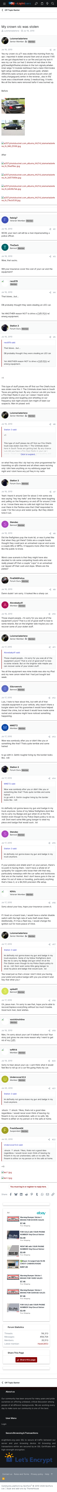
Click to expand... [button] (29, 454)
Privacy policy (37, 1474)
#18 (54, 1000)
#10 (54, 614)
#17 (54, 944)
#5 (54, 337)
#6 (54, 424)
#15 (54, 843)
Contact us (7, 1474)
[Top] (52, 1474)
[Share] (50, 49)
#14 (54, 778)
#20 (54, 1061)
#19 (54, 1030)
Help (47, 1474)
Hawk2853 (43, 1343)
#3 (54, 256)
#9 (54, 589)
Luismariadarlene (11, 31)
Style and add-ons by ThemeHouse (23, 1488)
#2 (54, 229)
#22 (54, 1139)
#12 (54, 698)
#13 (54, 737)
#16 (54, 903)
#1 (54, 50)
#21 (54, 1088)
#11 (54, 647)
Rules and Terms (21, 1474)
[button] (4, 3)
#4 (54, 292)
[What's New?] (47, 4)
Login (3, 1424)
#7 (54, 492)
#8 (54, 533)
